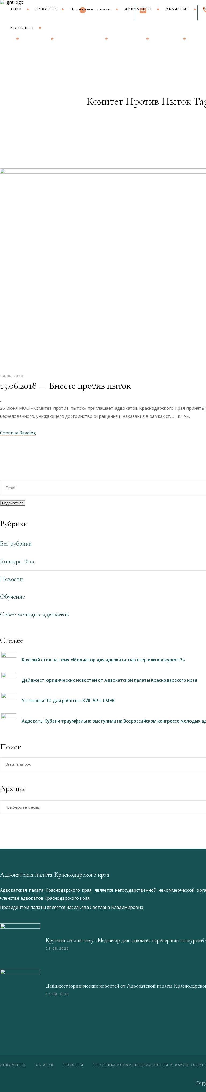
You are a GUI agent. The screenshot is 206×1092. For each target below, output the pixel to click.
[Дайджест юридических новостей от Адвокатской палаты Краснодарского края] (20, 989)
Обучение (12, 597)
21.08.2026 (57, 948)
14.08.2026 (57, 994)
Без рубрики (16, 543)
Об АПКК (45, 1065)
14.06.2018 (12, 375)
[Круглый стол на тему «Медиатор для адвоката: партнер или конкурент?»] (20, 943)
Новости (11, 579)
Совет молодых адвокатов (34, 614)
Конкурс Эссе (17, 561)
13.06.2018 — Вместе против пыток (65, 385)
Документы (13, 1065)
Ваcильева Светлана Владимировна (104, 907)
